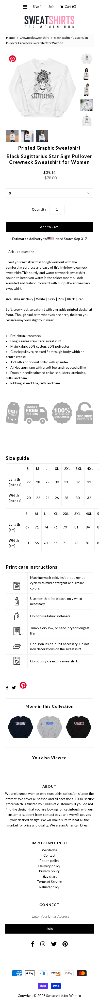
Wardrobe (49, 850)
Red (81, 299)
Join (51, 7)
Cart (69, 7)
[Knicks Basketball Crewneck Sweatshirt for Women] (49, 739)
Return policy (49, 861)
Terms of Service (49, 882)
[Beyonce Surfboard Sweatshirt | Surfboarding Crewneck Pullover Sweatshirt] (20, 739)
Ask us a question (21, 252)
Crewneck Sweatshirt (34, 38)
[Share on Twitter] (14, 687)
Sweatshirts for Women (63, 996)
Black (71, 299)
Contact (49, 855)
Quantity (39, 209)
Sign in (37, 7)
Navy (29, 299)
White (40, 299)
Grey (51, 299)
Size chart (49, 876)
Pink (61, 299)
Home (10, 38)
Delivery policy (49, 866)
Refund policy (49, 887)
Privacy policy (49, 871)
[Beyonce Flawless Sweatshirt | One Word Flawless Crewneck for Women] (78, 739)
